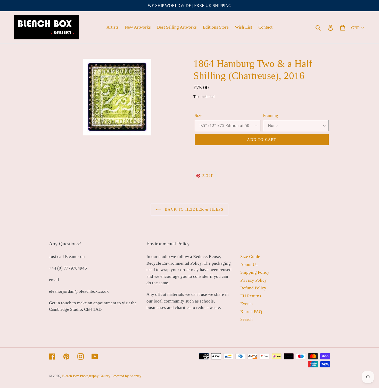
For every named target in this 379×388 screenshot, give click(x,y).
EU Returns (250, 296)
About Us (249, 264)
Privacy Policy (253, 280)
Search (246, 319)
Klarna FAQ (251, 311)
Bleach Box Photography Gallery (86, 376)
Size (198, 115)
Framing (270, 115)
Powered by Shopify (126, 376)
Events (246, 303)
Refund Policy (253, 288)
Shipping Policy (254, 272)
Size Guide (250, 256)
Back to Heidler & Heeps (193, 209)
